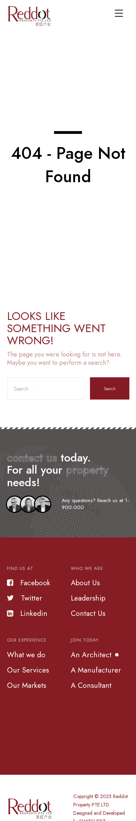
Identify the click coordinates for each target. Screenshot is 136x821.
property (87, 470)
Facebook (35, 583)
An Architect (91, 655)
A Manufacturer (96, 670)
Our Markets (26, 685)
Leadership (88, 598)
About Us (85, 583)
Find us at (20, 568)
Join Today (85, 640)
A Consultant (91, 685)
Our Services (28, 670)
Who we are (87, 568)
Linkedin (33, 613)
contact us (32, 458)
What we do (26, 655)
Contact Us (88, 613)
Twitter (31, 598)
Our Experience (26, 640)
